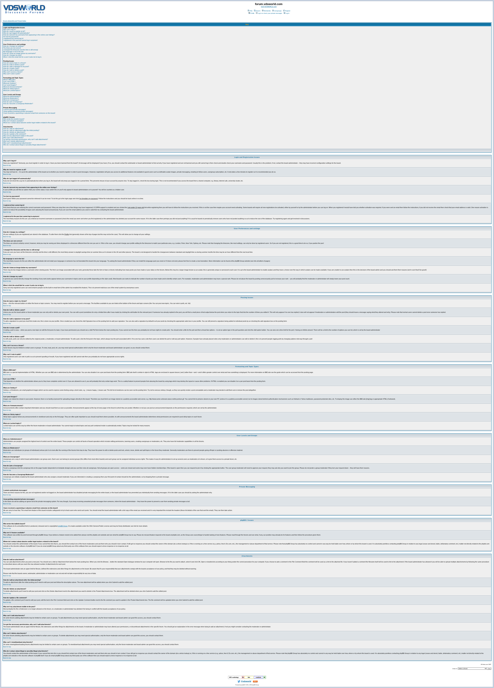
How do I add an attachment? (13, 128)
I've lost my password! (10, 37)
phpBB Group (63, 526)
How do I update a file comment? (14, 134)
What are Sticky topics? (11, 89)
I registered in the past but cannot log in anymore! (20, 40)
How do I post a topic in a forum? (14, 63)
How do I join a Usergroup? (12, 102)
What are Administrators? (12, 96)
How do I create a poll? (11, 68)
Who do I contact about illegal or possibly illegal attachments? (24, 145)
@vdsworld (246, 681)
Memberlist (267, 11)
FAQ (251, 11)
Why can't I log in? (9, 29)
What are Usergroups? (11, 100)
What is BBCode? (9, 80)
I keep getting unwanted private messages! (18, 111)
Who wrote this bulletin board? (13, 119)
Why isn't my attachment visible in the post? (18, 136)
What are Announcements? (12, 87)
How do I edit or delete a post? (13, 65)
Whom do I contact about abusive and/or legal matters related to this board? (29, 123)
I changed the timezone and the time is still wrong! (20, 50)
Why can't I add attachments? (13, 138)
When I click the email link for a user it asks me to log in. (22, 57)
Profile (252, 13)
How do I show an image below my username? (19, 53)
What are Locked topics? (11, 90)
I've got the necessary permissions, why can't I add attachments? (25, 139)
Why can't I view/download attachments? (17, 143)
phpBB (243, 685)
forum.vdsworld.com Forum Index (14, 21)
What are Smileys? (9, 83)
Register (287, 11)
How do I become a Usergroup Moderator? (18, 104)
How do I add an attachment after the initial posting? (21, 130)
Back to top (7, 165)
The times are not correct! (12, 48)
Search (258, 11)
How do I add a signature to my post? (16, 66)
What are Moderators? (11, 98)
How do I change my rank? (12, 55)
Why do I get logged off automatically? (16, 33)
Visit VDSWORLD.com (269, 7)
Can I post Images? (10, 85)
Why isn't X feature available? (13, 121)
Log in (287, 13)
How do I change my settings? (13, 46)
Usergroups (278, 11)
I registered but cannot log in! (13, 38)
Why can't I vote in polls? (11, 74)
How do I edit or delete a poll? (13, 70)
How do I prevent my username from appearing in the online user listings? (29, 35)
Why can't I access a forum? (13, 72)
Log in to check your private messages (270, 13)
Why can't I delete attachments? (14, 141)
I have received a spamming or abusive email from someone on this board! (29, 113)
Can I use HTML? (9, 81)
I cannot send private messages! (14, 109)
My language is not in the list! (13, 52)
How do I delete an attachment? (14, 132)
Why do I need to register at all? (14, 31)
